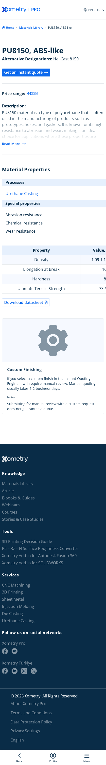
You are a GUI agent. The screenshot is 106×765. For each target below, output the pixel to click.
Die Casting (12, 613)
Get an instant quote (23, 72)
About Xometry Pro (28, 703)
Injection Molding (18, 606)
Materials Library (31, 27)
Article (8, 491)
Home (10, 27)
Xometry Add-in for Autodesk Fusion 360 (39, 555)
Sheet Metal (13, 599)
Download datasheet (23, 302)
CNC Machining (16, 585)
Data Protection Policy (31, 722)
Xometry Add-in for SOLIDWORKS (32, 563)
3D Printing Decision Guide (27, 541)
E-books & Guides (18, 498)
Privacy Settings (25, 731)
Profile (53, 761)
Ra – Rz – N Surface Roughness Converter (40, 548)
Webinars (11, 505)
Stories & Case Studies (23, 519)
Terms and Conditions (31, 713)
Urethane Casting (21, 193)
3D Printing (12, 592)
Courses (9, 512)
